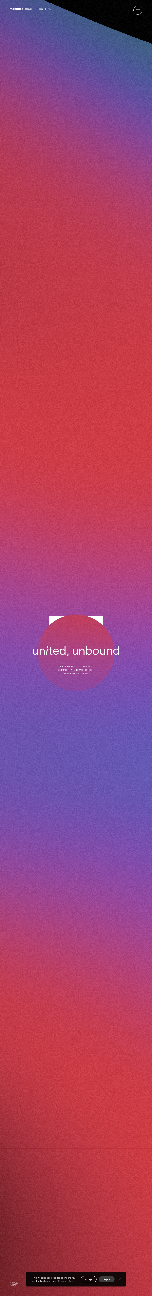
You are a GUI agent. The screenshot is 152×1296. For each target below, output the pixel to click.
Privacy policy (65, 1281)
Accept (88, 1279)
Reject (107, 1279)
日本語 (39, 9)
